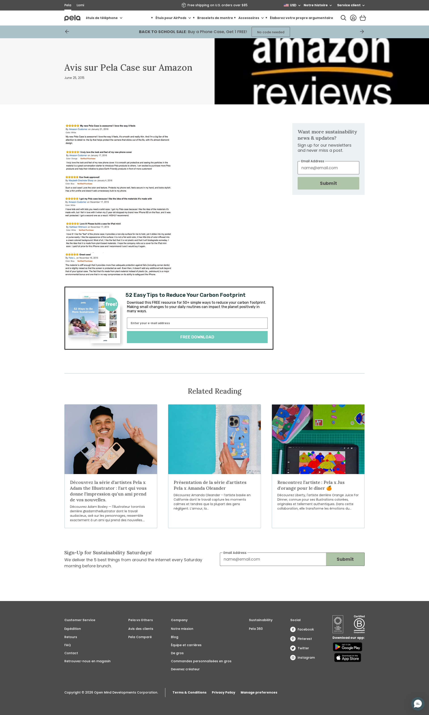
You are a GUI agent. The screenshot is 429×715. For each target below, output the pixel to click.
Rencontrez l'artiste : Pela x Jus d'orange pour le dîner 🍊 (311, 485)
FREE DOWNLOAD (197, 337)
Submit (328, 183)
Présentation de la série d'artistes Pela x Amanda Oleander (210, 485)
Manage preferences (259, 692)
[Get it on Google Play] (347, 646)
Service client (349, 5)
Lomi (80, 5)
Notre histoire (316, 5)
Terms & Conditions (189, 692)
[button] (418, 704)
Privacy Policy (223, 692)
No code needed (270, 32)
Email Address (234, 552)
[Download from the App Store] (347, 657)
